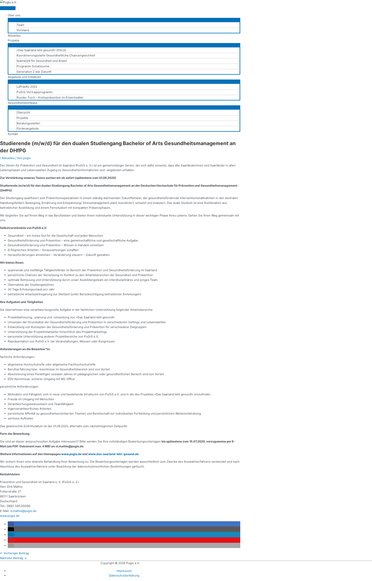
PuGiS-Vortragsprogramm (35, 92)
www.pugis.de (71, 454)
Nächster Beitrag (13, 558)
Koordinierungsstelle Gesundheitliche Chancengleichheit (56, 55)
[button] (11, 524)
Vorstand (23, 30)
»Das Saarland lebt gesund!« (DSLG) (41, 50)
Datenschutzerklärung (124, 575)
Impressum (124, 571)
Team (20, 25)
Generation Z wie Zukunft (34, 72)
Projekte (13, 40)
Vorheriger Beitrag (14, 553)
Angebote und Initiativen (24, 77)
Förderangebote (28, 128)
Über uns (14, 15)
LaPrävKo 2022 (27, 86)
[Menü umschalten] (124, 20)
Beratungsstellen (28, 123)
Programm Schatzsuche (33, 66)
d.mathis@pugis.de (23, 511)
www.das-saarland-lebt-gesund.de (113, 454)
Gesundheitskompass (22, 103)
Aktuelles (14, 35)
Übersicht (23, 112)
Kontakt (13, 134)
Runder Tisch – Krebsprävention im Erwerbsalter (50, 97)
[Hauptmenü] (8, 8)
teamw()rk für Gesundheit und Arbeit (42, 61)
